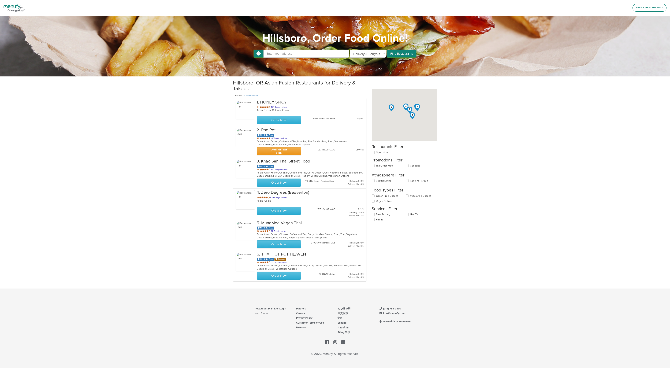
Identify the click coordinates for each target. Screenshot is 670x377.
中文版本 (343, 313)
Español (342, 322)
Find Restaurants (401, 54)
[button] (412, 115)
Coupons (415, 165)
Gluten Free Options (387, 195)
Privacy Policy (304, 318)
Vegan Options (384, 201)
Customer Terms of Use (310, 322)
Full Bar (380, 219)
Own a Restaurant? (649, 7)
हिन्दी (340, 318)
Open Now (382, 152)
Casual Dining (383, 180)
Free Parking (383, 214)
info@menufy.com (393, 313)
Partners (301, 308)
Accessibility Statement (396, 321)
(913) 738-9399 (391, 308)
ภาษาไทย (343, 327)
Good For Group (419, 180)
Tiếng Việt (344, 332)
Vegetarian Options (420, 195)
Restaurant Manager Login (270, 308)
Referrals (301, 327)
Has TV (414, 214)
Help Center (262, 313)
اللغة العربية (344, 308)
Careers (300, 313)
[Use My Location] (259, 54)
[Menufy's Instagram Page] (335, 342)
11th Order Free (384, 165)
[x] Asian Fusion (250, 95)
